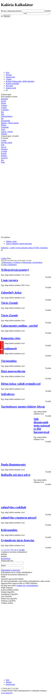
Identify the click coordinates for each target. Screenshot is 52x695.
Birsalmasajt (9, 348)
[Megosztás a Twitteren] (11, 262)
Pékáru (3, 125)
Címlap (8, 79)
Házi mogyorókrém (13, 371)
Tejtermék (5, 127)
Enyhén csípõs (6, 143)
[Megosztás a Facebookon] (31, 262)
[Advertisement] (26, 43)
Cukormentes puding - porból (19, 325)
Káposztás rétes (10, 338)
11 (17, 550)
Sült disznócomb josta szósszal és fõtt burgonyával (42, 425)
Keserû (3, 153)
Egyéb (3, 101)
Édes (3, 162)
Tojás (3, 129)
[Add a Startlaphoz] (9, 265)
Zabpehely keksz (11, 292)
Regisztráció (5, 559)
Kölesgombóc (9, 530)
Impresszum (10, 77)
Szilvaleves (8, 394)
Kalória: (48, 11)
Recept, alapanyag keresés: (11, 11)
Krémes (4, 156)
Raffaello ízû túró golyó (15, 474)
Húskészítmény (7, 116)
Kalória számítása (12, 83)
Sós (2, 160)
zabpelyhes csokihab (13, 507)
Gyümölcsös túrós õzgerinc (17, 540)
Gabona (4, 105)
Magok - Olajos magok (10, 123)
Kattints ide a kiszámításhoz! (27, 585)
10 (15, 550)
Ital (2, 118)
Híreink (9, 75)
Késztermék (5, 121)
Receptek (9, 86)
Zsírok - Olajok (7, 132)
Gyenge (4, 151)
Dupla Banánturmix (13, 464)
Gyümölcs (5, 110)
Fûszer (3, 103)
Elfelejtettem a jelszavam (10, 570)
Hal (2, 112)
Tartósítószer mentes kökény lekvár (23, 406)
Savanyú (4, 158)
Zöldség (4, 134)
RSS (7, 73)
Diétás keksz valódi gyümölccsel (21, 383)
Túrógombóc (9, 360)
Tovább (48, 277)
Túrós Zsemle (9, 302)
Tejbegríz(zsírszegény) (15, 269)
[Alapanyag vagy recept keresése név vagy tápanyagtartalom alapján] (7, 90)
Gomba (4, 108)
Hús (2, 114)
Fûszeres (4, 149)
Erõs (2, 145)
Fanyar (3, 147)
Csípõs (3, 140)
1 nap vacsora (9, 280)
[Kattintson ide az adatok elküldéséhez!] (16, 572)
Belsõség (4, 99)
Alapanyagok (11, 88)
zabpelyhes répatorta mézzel (18, 517)
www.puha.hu (6, 693)
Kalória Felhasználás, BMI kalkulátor (20, 81)
